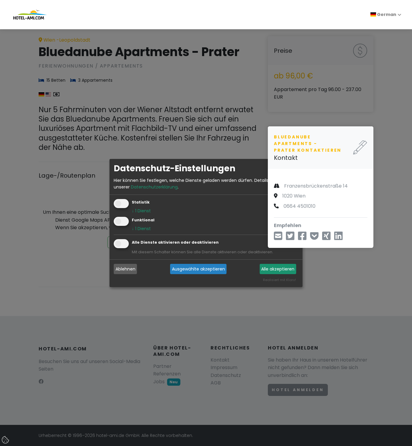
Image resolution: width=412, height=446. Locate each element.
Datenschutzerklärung (154, 187)
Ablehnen (125, 269)
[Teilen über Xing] (326, 238)
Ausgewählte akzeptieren (198, 269)
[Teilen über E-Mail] (278, 238)
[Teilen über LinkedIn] (338, 238)
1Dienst (141, 211)
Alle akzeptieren (277, 269)
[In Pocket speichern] (314, 238)
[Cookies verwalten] (6, 440)
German (386, 14)
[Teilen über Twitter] (290, 238)
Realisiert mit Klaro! (279, 280)
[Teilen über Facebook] (302, 238)
